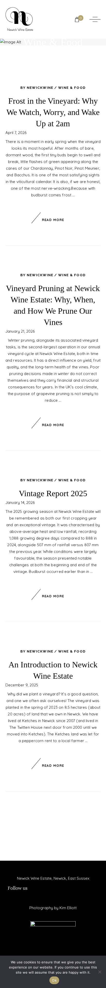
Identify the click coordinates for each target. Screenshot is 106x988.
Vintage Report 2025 (53, 493)
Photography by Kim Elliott (53, 907)
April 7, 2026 (15, 132)
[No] (99, 971)
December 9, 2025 (21, 685)
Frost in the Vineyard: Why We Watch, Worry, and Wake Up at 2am (53, 112)
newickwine (40, 88)
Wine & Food (72, 88)
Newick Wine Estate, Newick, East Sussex (53, 878)
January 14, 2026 (20, 502)
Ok (54, 980)
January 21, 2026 (20, 331)
